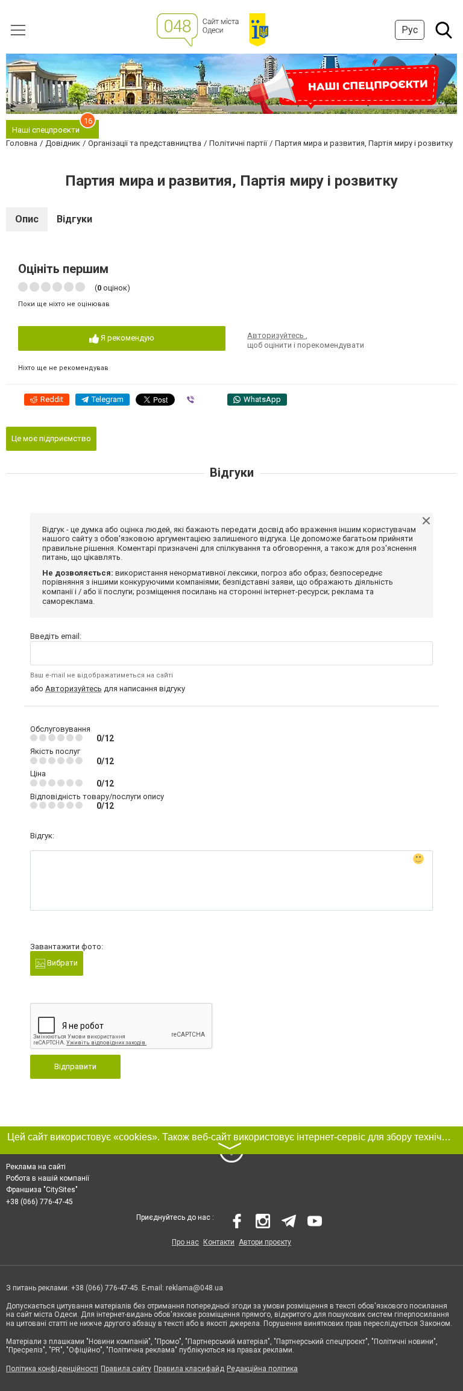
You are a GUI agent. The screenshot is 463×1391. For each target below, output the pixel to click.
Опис (27, 219)
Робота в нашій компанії (47, 1178)
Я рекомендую (126, 337)
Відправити (75, 1066)
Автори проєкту (265, 1242)
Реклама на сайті (36, 1167)
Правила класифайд (189, 1368)
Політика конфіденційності (52, 1368)
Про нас (185, 1242)
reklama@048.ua (194, 1288)
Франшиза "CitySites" (42, 1189)
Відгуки (74, 219)
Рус (410, 30)
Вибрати (61, 962)
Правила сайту (126, 1368)
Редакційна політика (262, 1368)
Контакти (219, 1242)
